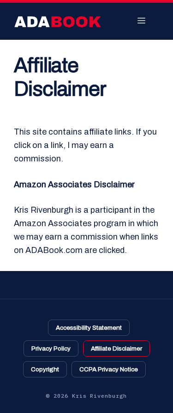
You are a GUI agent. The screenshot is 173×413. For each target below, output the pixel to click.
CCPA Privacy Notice (108, 369)
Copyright (45, 369)
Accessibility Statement (89, 327)
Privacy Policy (51, 348)
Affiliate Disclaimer (116, 348)
